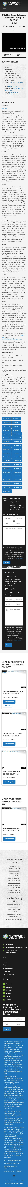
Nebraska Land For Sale (14, 883)
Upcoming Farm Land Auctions (14, 919)
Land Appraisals (8, 968)
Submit (7, 562)
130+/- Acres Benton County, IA (11, 772)
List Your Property (8, 974)
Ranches (15, 86)
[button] (14, 1176)
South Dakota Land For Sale (14, 890)
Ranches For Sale (14, 912)
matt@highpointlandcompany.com (12, 339)
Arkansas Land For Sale (14, 866)
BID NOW (4, 108)
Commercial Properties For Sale (14, 904)
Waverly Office (9, 90)
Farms (10, 86)
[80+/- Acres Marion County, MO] (14, 816)
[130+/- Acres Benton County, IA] (14, 759)
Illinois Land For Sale (14, 871)
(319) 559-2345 (13, 92)
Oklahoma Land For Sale (14, 888)
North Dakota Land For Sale (14, 885)
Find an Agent (7, 971)
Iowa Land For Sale (14, 873)
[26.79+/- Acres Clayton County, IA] (14, 721)
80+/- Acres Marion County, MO (11, 828)
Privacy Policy (19, 558)
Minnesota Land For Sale (14, 878)
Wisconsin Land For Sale (14, 892)
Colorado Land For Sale (14, 868)
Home (5, 962)
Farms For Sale (14, 907)
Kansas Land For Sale (14, 875)
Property (5, 965)
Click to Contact (13, 94)
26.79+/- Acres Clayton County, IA (12, 733)
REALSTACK (20, 1183)
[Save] (25, 671)
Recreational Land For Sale (14, 914)
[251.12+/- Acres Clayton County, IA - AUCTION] (14, 679)
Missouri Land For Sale (14, 880)
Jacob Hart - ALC (18, 88)
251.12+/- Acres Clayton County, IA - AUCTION (13, 691)
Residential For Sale (14, 916)
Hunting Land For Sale (14, 909)
